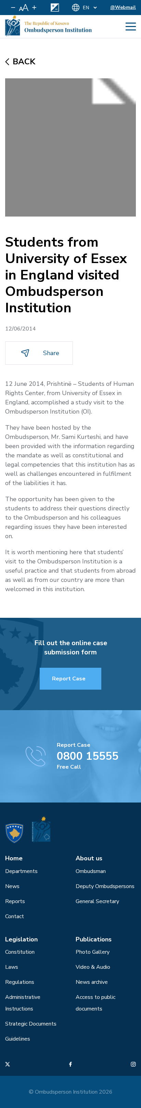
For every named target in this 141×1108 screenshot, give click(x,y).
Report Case (69, 678)
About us (89, 858)
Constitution (20, 952)
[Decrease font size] (13, 7)
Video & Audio (93, 967)
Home (14, 858)
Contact (14, 916)
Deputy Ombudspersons (105, 886)
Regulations (19, 982)
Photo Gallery (93, 952)
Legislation (21, 939)
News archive (92, 982)
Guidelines (17, 1039)
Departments (21, 871)
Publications (94, 939)
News (12, 886)
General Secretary (97, 901)
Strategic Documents (30, 1024)
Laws (11, 967)
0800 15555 (87, 756)
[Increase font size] (34, 7)
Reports (15, 901)
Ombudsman (91, 871)
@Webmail (123, 7)
